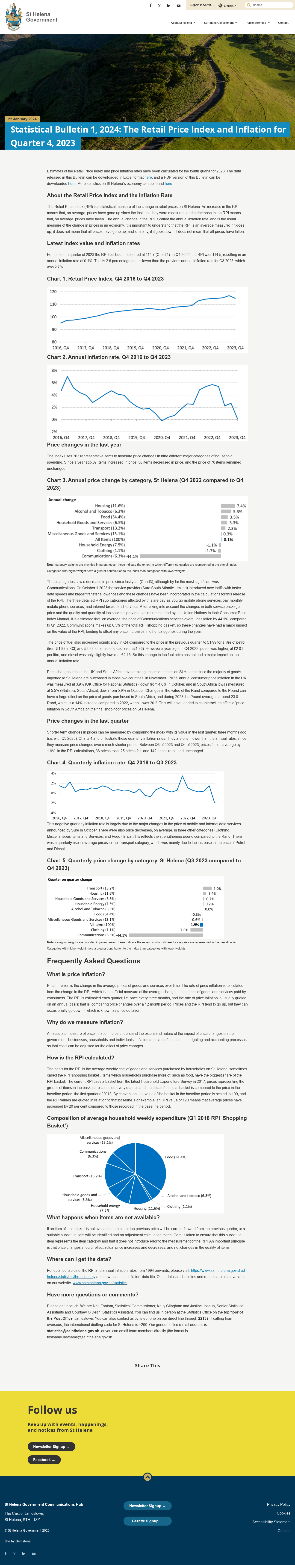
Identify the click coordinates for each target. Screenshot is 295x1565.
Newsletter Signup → (147, 1506)
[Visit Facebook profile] (151, 5)
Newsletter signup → (51, 1446)
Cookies (283, 1513)
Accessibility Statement (271, 1522)
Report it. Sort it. (201, 5)
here (148, 177)
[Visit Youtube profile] (178, 5)
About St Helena (181, 22)
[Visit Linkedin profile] (168, 5)
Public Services (256, 22)
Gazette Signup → (147, 1521)
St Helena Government (219, 22)
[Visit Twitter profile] (159, 5)
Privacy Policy (278, 1504)
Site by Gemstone (18, 1541)
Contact (283, 22)
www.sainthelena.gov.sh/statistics (100, 1283)
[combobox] (271, 5)
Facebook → (44, 1460)
